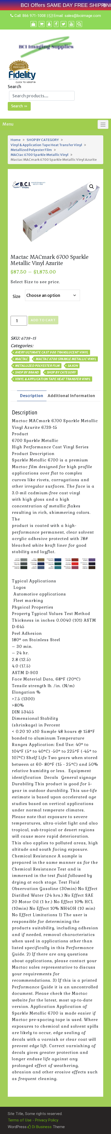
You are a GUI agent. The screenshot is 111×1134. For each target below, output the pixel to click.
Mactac (21, 359)
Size (16, 296)
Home (16, 140)
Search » (19, 106)
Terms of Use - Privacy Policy (33, 1120)
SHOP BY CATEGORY (43, 140)
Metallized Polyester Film (31, 150)
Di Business (41, 1126)
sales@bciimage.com (83, 15)
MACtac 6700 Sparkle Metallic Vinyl (39, 155)
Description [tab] (31, 395)
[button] (91, 186)
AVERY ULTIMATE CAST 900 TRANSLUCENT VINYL (51, 352)
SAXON (73, 365)
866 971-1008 (34, 15)
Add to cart (43, 320)
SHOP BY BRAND (27, 372)
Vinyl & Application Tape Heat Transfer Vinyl (46, 145)
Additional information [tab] (71, 395)
